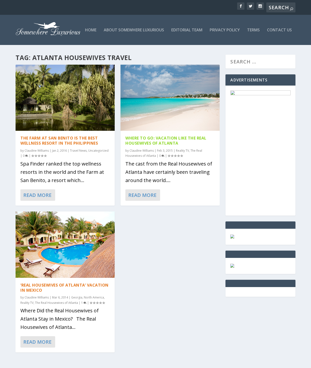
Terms (253, 30)
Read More (37, 195)
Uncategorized (98, 151)
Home (90, 30)
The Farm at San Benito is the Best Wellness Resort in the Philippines (59, 140)
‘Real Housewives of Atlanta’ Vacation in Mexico (64, 287)
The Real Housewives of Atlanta (56, 303)
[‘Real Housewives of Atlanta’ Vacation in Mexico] (65, 244)
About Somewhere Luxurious (134, 30)
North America (94, 297)
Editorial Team (186, 30)
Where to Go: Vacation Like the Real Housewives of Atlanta (166, 140)
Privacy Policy (225, 30)
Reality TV (27, 303)
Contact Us (279, 30)
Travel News (78, 151)
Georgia (76, 297)
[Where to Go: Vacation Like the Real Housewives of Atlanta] (170, 98)
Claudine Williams (37, 151)
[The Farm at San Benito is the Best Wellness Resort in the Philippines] (65, 98)
